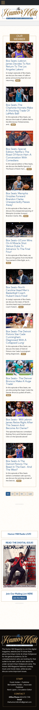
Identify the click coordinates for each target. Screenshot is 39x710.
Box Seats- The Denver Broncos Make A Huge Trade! (19, 381)
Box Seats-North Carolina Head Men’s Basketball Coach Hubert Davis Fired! (17, 291)
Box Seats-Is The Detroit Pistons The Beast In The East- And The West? (19, 465)
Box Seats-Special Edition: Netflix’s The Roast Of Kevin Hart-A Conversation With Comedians (18, 154)
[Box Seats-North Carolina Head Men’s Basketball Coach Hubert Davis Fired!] (19, 276)
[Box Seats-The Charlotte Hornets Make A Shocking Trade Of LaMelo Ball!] (19, 94)
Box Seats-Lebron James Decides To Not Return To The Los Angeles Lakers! (18, 65)
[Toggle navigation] (3, 3)
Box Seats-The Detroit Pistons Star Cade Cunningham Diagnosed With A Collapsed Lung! (18, 337)
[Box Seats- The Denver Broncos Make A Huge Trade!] (19, 367)
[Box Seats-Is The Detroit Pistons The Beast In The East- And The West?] (19, 450)
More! (18, 80)
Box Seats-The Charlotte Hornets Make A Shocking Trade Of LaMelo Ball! (19, 109)
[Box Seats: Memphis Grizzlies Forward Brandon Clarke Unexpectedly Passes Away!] (19, 182)
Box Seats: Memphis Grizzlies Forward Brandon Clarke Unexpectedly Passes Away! (18, 199)
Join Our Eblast (19, 598)
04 (22, 494)
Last (30, 494)
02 (13, 494)
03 (17, 494)
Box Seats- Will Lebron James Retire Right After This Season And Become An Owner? (19, 424)
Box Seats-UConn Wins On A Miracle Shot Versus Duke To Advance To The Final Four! (19, 246)
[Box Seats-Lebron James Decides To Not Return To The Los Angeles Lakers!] (19, 50)
